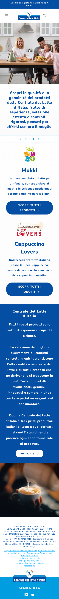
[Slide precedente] (20, 139)
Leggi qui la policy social (29, 561)
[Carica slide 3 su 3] (33, 139)
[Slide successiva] (38, 139)
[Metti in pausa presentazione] (55, 139)
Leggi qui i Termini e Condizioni (29, 563)
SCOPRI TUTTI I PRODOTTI (29, 207)
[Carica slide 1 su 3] (26, 139)
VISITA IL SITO (29, 453)
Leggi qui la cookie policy (29, 558)
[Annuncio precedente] (5, 4)
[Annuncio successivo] (53, 4)
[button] (6, 15)
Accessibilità (30, 566)
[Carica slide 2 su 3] (29, 139)
